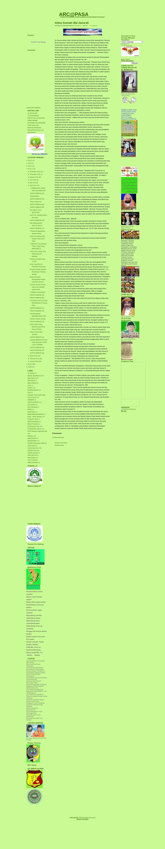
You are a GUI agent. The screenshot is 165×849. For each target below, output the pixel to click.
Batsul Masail (32, 383)
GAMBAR (31, 400)
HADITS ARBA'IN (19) (37, 350)
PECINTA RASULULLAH (36, 130)
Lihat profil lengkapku (33, 107)
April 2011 (33, 185)
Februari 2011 (34, 358)
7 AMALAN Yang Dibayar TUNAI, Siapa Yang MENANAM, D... (38, 246)
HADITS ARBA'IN (33, 402)
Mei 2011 (33, 183)
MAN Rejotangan (33, 421)
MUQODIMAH (34, 196)
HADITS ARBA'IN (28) (37, 220)
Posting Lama (59, 445)
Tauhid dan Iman (33, 448)
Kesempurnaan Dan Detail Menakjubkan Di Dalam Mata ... (38, 303)
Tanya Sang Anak (35, 202)
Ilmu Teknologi (32, 407)
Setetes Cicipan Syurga (37, 319)
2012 (30, 166)
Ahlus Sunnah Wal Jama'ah (72, 22)
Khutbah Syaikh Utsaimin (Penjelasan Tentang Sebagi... (38, 272)
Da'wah (30, 388)
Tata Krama (31, 445)
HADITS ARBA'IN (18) (37, 353)
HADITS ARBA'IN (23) (37, 311)
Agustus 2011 (34, 177)
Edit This (85, 25)
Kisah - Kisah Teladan (35, 417)
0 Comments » (94, 25)
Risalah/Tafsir (32, 441)
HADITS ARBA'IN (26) (37, 295)
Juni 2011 (33, 180)
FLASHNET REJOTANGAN (36, 123)
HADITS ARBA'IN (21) (37, 337)
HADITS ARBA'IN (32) (37, 193)
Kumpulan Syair (33, 419)
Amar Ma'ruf (32, 378)
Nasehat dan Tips (33, 426)
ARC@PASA (73, 14)
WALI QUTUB (32, 455)
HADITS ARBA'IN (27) (37, 228)
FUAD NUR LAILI (33, 125)
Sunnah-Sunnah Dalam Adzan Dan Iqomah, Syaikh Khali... (38, 287)
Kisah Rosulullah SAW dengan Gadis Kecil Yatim (37, 238)
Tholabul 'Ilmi (32, 450)
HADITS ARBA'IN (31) (37, 199)
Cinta (29, 385)
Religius (30, 436)
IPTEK (30, 409)
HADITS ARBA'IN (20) (37, 347)
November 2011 (35, 174)
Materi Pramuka (33, 424)
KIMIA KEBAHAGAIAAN (35, 414)
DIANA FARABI (32, 120)
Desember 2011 (35, 171)
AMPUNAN (31, 380)
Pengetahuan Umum (35, 429)
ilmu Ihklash (32, 405)
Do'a (29, 392)
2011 (30, 169)
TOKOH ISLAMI (33, 453)
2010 (30, 364)
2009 (30, 367)
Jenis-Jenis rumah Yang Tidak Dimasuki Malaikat (38, 254)
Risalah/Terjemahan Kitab (36, 443)
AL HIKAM (31, 373)
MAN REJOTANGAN (34, 128)
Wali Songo (32, 458)
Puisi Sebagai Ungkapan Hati (37, 431)
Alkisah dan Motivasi (34, 376)
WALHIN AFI (32, 132)
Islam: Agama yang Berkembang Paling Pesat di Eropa (37, 327)
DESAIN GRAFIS (33, 390)
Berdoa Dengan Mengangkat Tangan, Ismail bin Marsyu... (38, 279)
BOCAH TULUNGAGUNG (36, 118)
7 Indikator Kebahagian (37, 292)
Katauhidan (32, 412)
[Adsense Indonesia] (128, 409)
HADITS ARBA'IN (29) (37, 207)
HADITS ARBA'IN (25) (37, 298)
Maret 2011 (33, 356)
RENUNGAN (32, 438)
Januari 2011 (34, 361)
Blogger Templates (83, 819)
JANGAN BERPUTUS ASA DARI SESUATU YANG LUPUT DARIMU (38, 342)
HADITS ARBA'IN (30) (37, 204)
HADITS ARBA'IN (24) (37, 308)
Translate (129, 46)
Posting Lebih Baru (61, 443)
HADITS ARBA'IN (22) (37, 321)
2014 (30, 160)
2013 (30, 163)
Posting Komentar (58, 437)
